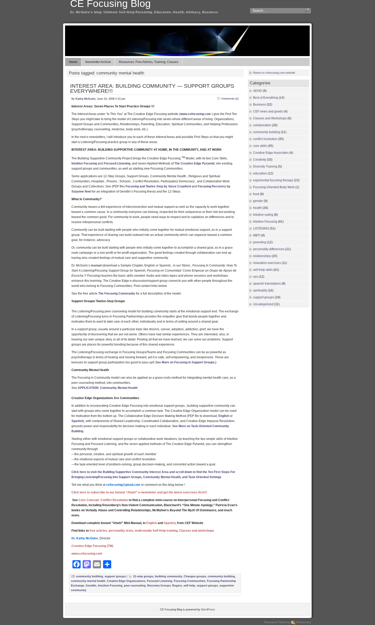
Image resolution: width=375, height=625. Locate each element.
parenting (259, 242)
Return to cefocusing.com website (274, 72)
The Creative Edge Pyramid (194, 163)
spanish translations (267, 283)
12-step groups (143, 576)
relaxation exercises (267, 263)
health (257, 208)
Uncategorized (263, 304)
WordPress (208, 609)
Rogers (177, 585)
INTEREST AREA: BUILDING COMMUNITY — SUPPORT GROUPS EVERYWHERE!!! (152, 88)
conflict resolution (265, 139)
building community (168, 576)
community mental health (88, 580)
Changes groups (195, 576)
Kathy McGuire (85, 98)
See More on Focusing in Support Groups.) (185, 362)
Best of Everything (265, 97)
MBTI (256, 235)
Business (259, 104)
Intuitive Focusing (84, 163)
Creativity (259, 159)
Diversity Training (265, 166)
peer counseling (135, 585)
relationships (262, 256)
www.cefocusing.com (195, 114)
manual (96, 265)
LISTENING (261, 228)
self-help (189, 585)
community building (89, 576)
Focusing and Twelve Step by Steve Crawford (158, 186)
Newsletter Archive (98, 62)
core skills (260, 146)
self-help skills (263, 270)
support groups (115, 576)
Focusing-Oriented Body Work (274, 187)
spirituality (260, 290)
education (260, 173)
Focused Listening (117, 163)
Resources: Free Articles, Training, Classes (148, 62)
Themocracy (303, 622)
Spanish (77, 421)
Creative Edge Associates (271, 153)
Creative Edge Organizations (126, 580)
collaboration (262, 125)
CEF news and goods (268, 111)
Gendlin (91, 585)
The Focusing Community (116, 293)
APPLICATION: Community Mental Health (108, 388)
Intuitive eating (263, 214)
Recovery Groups (159, 585)
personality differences (268, 249)
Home (73, 62)
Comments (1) (230, 98)
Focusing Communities (189, 580)
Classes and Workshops (270, 118)
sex (255, 276)
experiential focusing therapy (273, 180)
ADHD (257, 91)
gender (258, 201)
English (223, 416)
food (256, 194)
